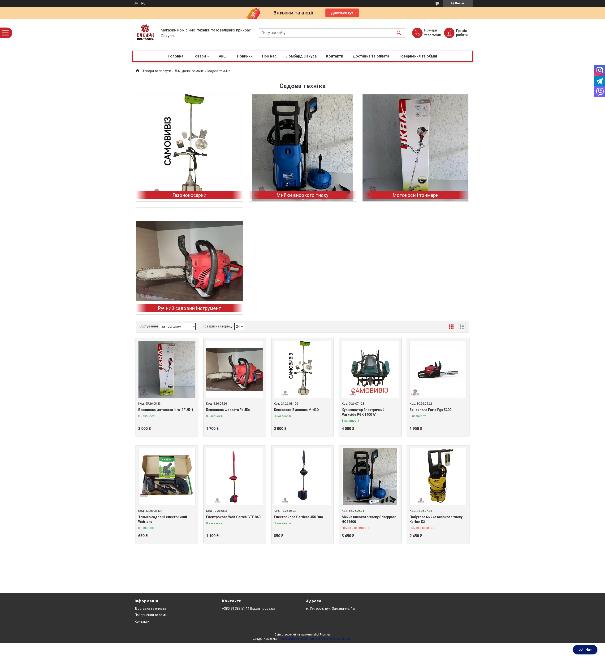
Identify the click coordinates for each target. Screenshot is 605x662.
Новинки (245, 56)
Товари (199, 56)
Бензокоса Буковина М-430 (296, 410)
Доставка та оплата (371, 56)
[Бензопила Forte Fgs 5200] (438, 369)
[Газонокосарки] (189, 147)
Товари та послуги (157, 71)
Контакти (334, 56)
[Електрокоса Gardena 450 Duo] (302, 476)
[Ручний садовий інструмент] (189, 261)
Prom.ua (325, 634)
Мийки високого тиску (302, 195)
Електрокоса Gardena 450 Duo (298, 517)
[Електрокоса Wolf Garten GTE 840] (234, 476)
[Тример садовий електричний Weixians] (166, 476)
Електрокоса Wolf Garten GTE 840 (233, 517)
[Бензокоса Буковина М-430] (302, 369)
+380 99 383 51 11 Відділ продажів (249, 608)
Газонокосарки (189, 195)
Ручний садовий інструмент (189, 308)
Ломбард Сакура (301, 56)
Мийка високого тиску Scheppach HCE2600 (369, 519)
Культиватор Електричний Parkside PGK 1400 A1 (363, 412)
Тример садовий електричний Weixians (162, 519)
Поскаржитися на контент (296, 638)
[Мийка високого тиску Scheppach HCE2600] (370, 476)
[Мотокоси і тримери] (415, 147)
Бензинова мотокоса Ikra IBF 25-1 (165, 410)
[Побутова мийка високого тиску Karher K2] (438, 476)
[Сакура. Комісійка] (145, 33)
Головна (175, 56)
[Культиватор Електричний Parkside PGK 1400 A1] (370, 369)
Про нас (269, 56)
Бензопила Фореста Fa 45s (228, 410)
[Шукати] (399, 33)
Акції (223, 56)
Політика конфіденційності (334, 638)
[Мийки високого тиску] (302, 147)
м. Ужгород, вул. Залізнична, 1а (330, 608)
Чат (589, 650)
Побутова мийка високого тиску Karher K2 (436, 519)
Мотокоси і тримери (416, 195)
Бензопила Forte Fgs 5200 (430, 410)
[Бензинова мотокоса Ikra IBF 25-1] (166, 369)
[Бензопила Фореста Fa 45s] (234, 369)
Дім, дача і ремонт (189, 71)
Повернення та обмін (418, 56)
